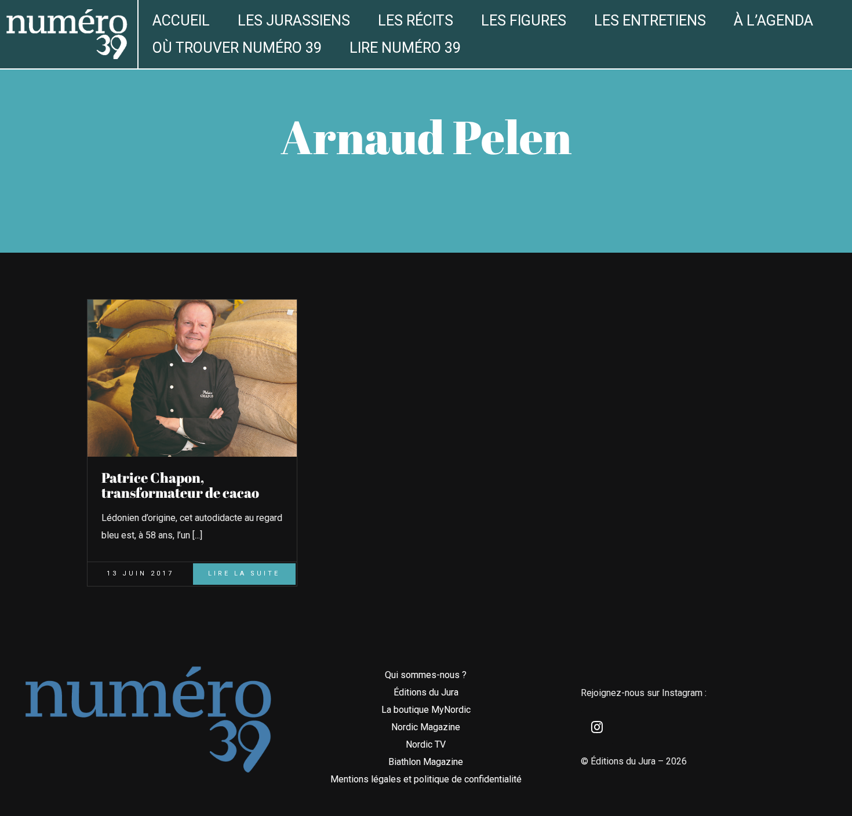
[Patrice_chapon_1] (192, 303)
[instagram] (597, 727)
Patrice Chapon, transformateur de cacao (180, 485)
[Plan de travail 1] (66, 13)
